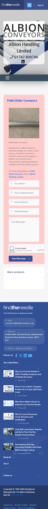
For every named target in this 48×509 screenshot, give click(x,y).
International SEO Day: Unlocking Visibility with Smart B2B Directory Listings (28, 447)
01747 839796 (25, 57)
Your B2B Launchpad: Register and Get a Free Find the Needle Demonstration (28, 432)
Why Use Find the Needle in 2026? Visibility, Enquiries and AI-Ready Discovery (28, 374)
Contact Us (8, 505)
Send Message (19, 258)
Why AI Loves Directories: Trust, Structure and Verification (26, 417)
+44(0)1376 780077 (23, 348)
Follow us (8, 475)
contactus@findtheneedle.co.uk (20, 323)
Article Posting (21, 505)
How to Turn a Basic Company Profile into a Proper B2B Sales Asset (28, 389)
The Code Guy (17, 495)
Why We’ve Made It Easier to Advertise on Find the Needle (28, 403)
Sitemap (32, 505)
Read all (7, 457)
